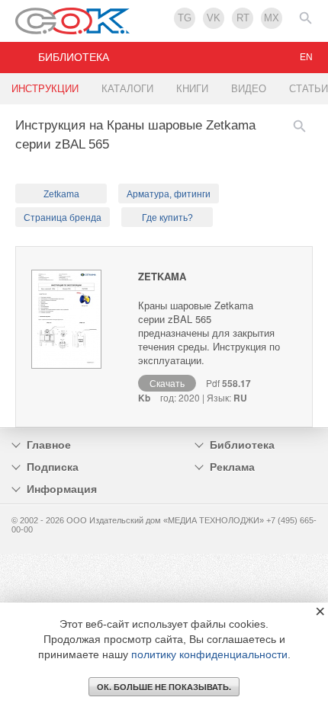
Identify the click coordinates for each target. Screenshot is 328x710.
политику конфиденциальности (209, 654)
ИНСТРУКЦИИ (45, 88)
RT (242, 18)
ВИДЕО (248, 88)
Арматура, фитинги (169, 194)
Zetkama (61, 194)
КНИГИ (192, 88)
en (306, 57)
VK (213, 18)
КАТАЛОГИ (127, 88)
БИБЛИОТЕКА (73, 57)
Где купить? (167, 218)
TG (184, 18)
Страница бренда (62, 218)
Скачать (167, 382)
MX (271, 18)
